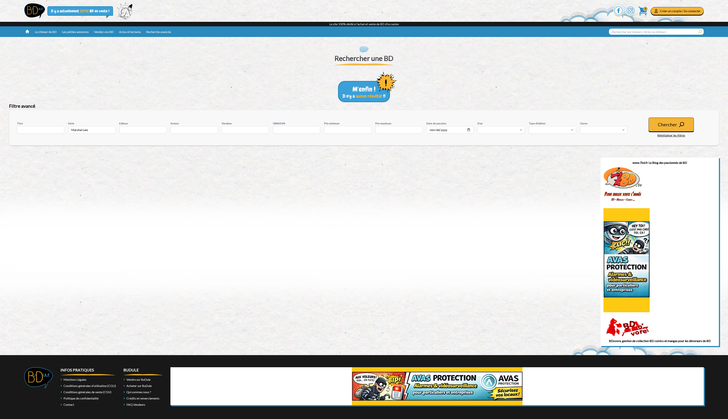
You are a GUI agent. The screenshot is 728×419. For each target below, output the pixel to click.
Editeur (123, 123)
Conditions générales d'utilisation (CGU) (90, 386)
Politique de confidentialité (81, 398)
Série (71, 123)
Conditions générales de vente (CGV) (87, 392)
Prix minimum (332, 123)
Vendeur (227, 123)
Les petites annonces (75, 32)
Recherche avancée (158, 32)
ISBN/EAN (279, 123)
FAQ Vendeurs (135, 404)
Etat (480, 123)
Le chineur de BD (46, 32)
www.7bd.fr (640, 162)
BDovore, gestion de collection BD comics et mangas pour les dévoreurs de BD (660, 341)
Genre (584, 123)
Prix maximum (383, 123)
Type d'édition (537, 123)
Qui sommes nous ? (138, 392)
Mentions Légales (75, 379)
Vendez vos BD (104, 32)
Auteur (174, 123)
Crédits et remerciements (142, 398)
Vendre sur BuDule (138, 379)
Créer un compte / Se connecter (680, 11)
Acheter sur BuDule (139, 386)
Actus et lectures (130, 32)
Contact (69, 404)
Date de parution (436, 123)
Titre (20, 123)
